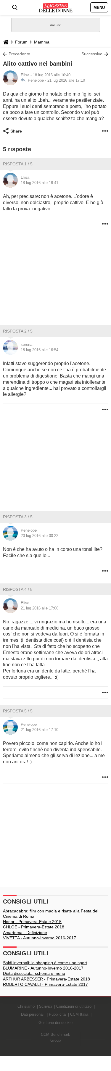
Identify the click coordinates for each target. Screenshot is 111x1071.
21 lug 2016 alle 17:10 (66, 80)
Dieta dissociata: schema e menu (34, 973)
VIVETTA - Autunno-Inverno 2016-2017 (39, 937)
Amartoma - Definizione (25, 932)
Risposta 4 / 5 (18, 589)
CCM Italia (79, 1014)
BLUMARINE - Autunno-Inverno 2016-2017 (43, 968)
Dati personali (32, 1014)
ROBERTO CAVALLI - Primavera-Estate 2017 (45, 984)
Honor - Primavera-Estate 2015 (32, 921)
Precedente (19, 53)
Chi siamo (26, 1006)
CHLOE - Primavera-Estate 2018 (33, 927)
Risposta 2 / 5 (18, 331)
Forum (21, 42)
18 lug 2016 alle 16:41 (39, 182)
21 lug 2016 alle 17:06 (39, 608)
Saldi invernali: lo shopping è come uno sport (45, 962)
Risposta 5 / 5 (18, 711)
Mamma (41, 42)
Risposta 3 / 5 (18, 516)
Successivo (91, 53)
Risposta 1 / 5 (18, 164)
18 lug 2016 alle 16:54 (39, 350)
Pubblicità (57, 1014)
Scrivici (45, 1006)
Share (16, 131)
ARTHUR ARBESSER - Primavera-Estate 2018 (46, 979)
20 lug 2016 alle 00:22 (39, 535)
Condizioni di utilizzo (73, 1006)
